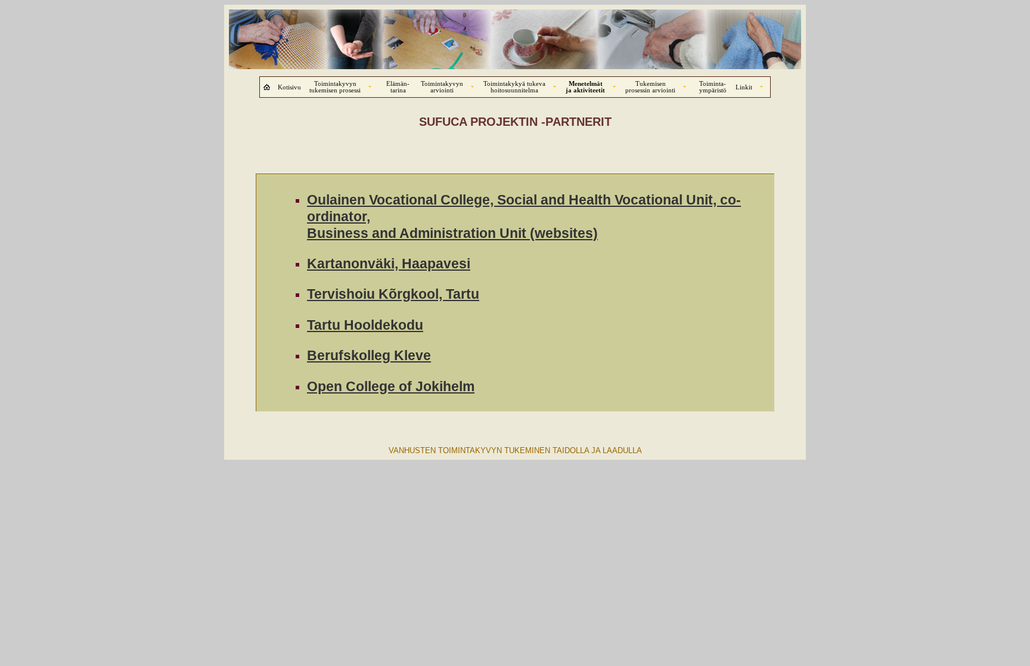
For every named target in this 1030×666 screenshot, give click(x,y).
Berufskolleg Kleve (369, 355)
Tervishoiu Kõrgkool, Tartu (393, 294)
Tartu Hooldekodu (365, 325)
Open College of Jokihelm (390, 386)
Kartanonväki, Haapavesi (388, 263)
